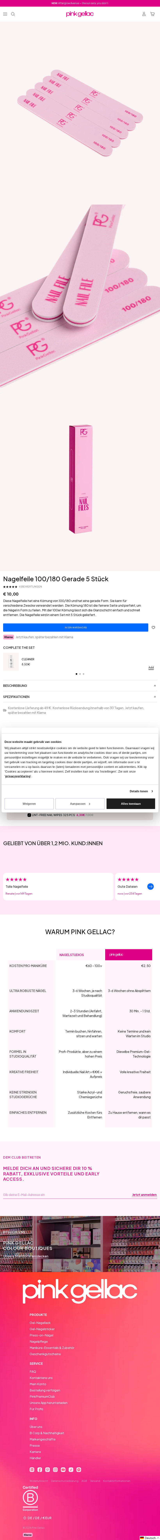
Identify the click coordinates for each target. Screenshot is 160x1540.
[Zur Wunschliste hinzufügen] (153, 627)
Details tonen (139, 791)
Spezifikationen (16, 697)
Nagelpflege (39, 1341)
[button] (150, 1538)
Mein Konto (38, 1384)
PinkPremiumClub (42, 1396)
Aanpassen (77, 803)
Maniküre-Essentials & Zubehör (52, 1348)
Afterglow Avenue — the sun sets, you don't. (80, 3)
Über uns (36, 1427)
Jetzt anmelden (144, 1194)
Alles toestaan (130, 803)
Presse (35, 1445)
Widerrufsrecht (39, 1480)
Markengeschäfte (43, 1439)
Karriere (35, 1452)
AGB (84, 1480)
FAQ (33, 1371)
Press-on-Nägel (41, 1335)
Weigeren (29, 803)
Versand (95, 1480)
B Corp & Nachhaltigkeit (47, 1433)
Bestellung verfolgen (45, 1390)
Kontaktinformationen (116, 1480)
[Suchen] (13, 14)
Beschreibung (15, 686)
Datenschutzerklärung (64, 1480)
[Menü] (5, 14)
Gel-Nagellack (40, 1323)
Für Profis (36, 1409)
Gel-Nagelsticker (42, 1329)
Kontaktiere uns (41, 1378)
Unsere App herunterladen (49, 1403)
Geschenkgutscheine (45, 1354)
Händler (35, 1458)
